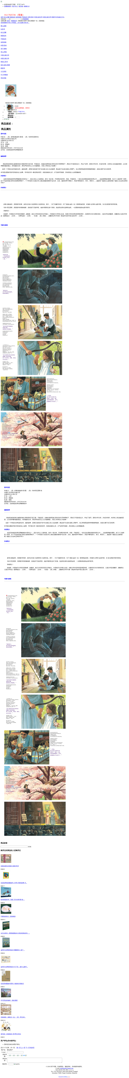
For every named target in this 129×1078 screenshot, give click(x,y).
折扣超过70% (60, 17)
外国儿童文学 (47, 17)
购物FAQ (27, 6)
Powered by (64, 1076)
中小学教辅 (4, 74)
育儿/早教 (4, 52)
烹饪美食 (3, 78)
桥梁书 (54, 17)
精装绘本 (12, 17)
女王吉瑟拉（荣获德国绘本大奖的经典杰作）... (15, 933)
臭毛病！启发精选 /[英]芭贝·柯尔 (11, 1034)
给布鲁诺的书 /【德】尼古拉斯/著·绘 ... (13, 899)
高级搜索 (26, 19)
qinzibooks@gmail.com (66, 1068)
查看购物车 (7, 6)
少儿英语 (3, 71)
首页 (2, 17)
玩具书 (3, 29)
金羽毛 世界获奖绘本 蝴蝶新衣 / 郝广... (13, 950)
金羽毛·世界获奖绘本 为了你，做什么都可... (14, 967)
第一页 (18, 1047)
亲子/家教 (4, 48)
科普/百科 (31, 17)
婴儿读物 (3, 26)
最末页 (32, 1047)
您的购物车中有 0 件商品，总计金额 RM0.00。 (15, 22)
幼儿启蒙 (6, 17)
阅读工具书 (4, 61)
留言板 (21, 6)
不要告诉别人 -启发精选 (8, 916)
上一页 (23, 1047)
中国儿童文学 (38, 17)
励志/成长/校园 (5, 65)
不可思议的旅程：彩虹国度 (9, 1000)
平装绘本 (24, 17)
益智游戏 (18, 17)
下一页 (28, 1047)
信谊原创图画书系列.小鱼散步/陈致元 (12, 983)
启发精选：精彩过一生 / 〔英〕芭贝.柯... (13, 1017)
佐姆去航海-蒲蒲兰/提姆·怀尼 (10, 866)
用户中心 (15, 6)
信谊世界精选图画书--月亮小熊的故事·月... (14, 883)
